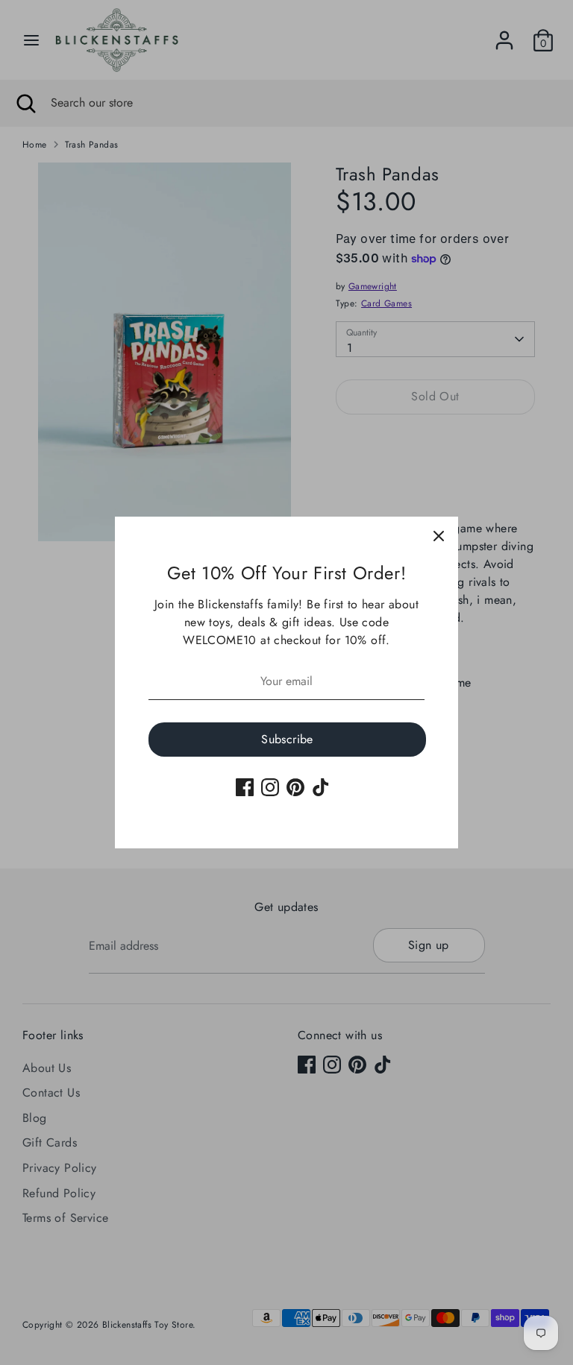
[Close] (438, 536)
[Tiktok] (321, 787)
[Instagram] (270, 787)
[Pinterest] (295, 787)
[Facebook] (245, 787)
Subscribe (287, 739)
